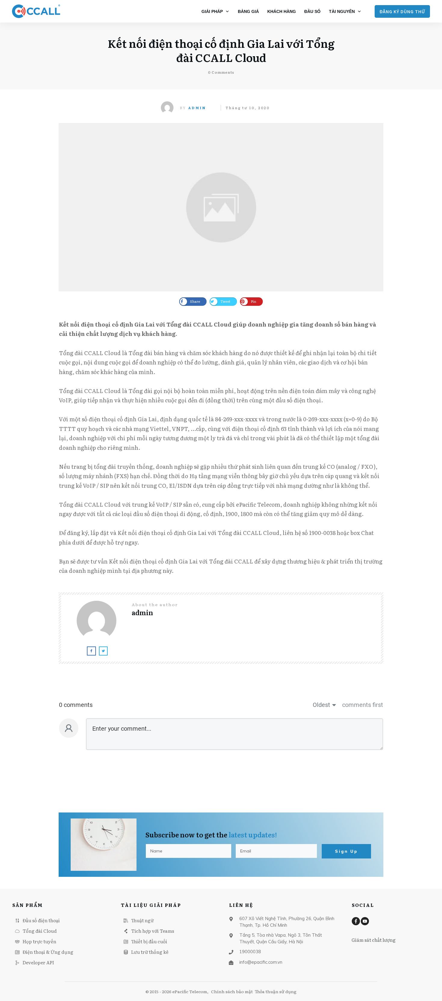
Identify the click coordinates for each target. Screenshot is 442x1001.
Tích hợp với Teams (152, 930)
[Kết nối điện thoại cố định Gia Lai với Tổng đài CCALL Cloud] (221, 207)
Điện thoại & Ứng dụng (48, 951)
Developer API (38, 962)
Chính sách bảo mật (232, 991)
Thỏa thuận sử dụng (275, 991)
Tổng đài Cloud (40, 930)
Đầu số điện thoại (41, 920)
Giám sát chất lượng (373, 939)
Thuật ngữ (142, 920)
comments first (362, 704)
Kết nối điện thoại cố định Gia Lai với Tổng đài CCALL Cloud (221, 50)
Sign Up (346, 851)
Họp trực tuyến (39, 941)
